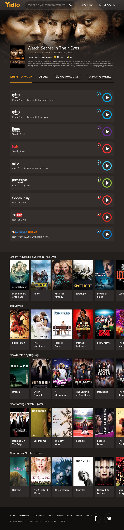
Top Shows (24, 515)
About (79, 515)
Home (12, 515)
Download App (64, 515)
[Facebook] (96, 518)
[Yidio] (12, 5)
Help (51, 515)
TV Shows (87, 5)
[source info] (98, 94)
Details (44, 76)
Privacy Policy (34, 521)
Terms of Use (50, 521)
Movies (104, 5)
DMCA (62, 521)
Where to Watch (21, 76)
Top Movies (39, 515)
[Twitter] (109, 518)
